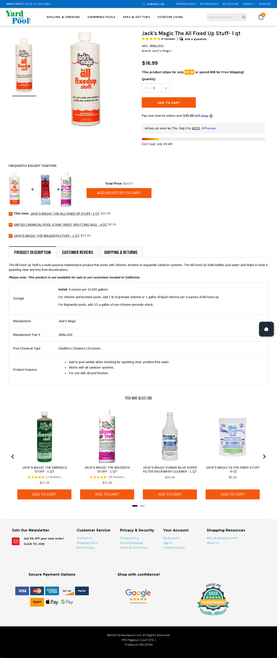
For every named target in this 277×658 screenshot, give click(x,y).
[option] (52, 3)
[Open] (266, 329)
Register (265, 3)
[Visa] (22, 590)
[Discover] (67, 590)
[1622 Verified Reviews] (138, 616)
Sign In (247, 3)
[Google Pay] (67, 602)
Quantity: (149, 79)
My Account (231, 3)
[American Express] (52, 590)
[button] (151, 39)
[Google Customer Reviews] (138, 596)
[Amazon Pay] (37, 602)
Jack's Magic (162, 51)
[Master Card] (37, 590)
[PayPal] (82, 590)
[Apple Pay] (52, 602)
